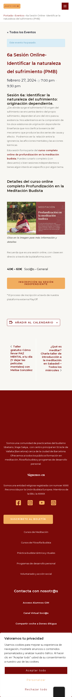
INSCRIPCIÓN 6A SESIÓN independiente (36, 283)
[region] (36, 665)
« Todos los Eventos (21, 32)
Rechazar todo (36, 689)
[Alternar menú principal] (65, 6)
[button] (11, 6)
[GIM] (54, 503)
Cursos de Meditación (36, 532)
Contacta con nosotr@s (36, 591)
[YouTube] (42, 503)
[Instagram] (30, 503)
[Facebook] (18, 503)
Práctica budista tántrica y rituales (36, 553)
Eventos (19, 15)
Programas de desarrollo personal (36, 563)
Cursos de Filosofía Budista (36, 542)
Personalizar (36, 680)
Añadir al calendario (34, 322)
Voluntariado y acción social (36, 574)
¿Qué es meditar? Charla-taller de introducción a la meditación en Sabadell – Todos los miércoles (51, 358)
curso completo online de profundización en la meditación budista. (33, 154)
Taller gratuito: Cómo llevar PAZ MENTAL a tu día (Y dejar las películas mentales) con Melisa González (21, 358)
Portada (8, 15)
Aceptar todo (36, 670)
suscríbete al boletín (28, 519)
